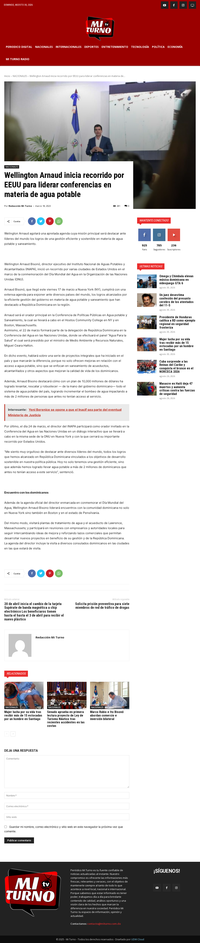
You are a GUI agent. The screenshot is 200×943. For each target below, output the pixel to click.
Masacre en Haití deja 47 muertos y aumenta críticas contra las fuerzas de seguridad (177, 389)
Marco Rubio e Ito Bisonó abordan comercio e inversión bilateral (107, 715)
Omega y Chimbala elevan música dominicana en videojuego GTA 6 (176, 279)
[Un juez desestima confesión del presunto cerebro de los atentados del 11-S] (147, 300)
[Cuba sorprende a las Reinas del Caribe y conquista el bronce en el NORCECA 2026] (147, 366)
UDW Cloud (137, 939)
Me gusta (144, 230)
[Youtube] (164, 5)
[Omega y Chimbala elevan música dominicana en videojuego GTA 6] (147, 281)
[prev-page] (6, 733)
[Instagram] (183, 5)
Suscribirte (173, 230)
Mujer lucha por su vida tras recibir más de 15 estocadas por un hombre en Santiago (23, 715)
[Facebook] (174, 5)
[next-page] (13, 733)
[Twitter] (41, 221)
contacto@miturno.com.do (104, 923)
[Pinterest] (50, 221)
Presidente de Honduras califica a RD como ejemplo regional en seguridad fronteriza (177, 322)
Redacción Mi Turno (20, 205)
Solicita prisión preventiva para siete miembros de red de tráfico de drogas (102, 606)
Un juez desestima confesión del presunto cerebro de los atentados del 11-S (176, 300)
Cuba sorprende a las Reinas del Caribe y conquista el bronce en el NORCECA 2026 (176, 367)
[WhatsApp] (59, 221)
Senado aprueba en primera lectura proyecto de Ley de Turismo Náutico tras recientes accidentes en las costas (66, 718)
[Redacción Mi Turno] (20, 645)
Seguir (159, 230)
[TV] (192, 5)
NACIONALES (20, 76)
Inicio (7, 76)
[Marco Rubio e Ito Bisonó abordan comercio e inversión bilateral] (109, 695)
